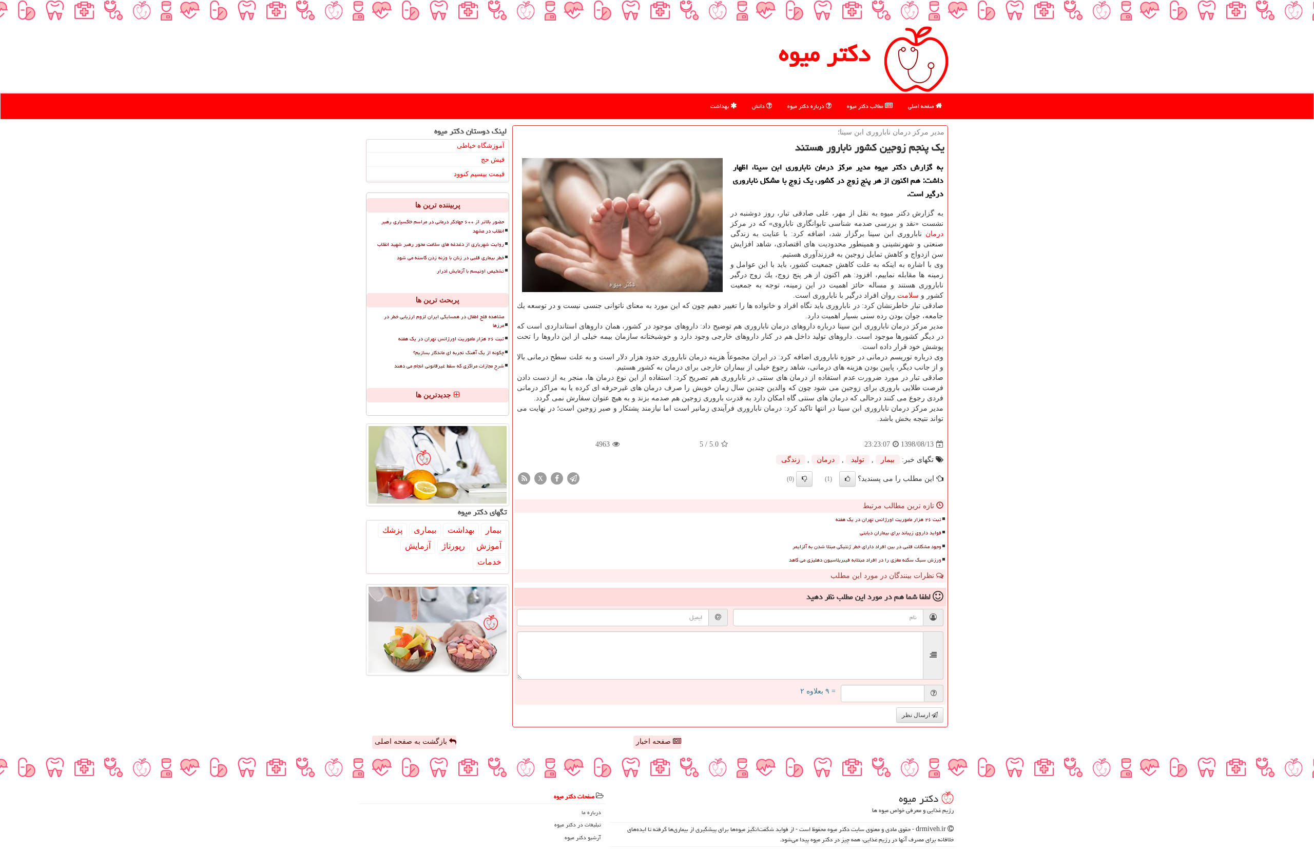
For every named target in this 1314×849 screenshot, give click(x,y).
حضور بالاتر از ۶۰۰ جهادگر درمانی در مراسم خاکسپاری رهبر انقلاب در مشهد (442, 226)
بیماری (425, 530)
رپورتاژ (453, 546)
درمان (934, 234)
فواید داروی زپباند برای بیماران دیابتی (900, 533)
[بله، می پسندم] (847, 479)
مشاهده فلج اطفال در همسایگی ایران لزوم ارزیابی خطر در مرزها (444, 321)
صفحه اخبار (654, 741)
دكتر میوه (825, 53)
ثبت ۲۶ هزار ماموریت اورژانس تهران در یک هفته (888, 519)
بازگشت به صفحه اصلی (412, 741)
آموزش (488, 546)
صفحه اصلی (922, 106)
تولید (857, 460)
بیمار (888, 460)
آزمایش (418, 546)
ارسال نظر (917, 715)
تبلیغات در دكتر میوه (577, 824)
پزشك (392, 530)
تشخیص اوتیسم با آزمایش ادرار (470, 271)
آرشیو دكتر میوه (583, 837)
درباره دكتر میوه (806, 106)
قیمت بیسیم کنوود (479, 174)
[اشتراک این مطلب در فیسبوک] (557, 478)
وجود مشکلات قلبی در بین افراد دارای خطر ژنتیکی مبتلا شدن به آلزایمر (867, 547)
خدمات (489, 561)
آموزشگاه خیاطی (481, 145)
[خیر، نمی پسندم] (804, 479)
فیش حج (493, 159)
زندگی (790, 460)
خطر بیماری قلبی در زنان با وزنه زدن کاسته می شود (450, 258)
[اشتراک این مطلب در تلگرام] (573, 478)
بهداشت (720, 106)
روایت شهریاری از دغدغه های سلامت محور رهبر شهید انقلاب (440, 244)
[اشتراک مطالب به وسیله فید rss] (524, 478)
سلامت (908, 295)
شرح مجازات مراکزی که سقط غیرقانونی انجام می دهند (449, 366)
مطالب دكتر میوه (866, 106)
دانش (759, 106)
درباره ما (591, 812)
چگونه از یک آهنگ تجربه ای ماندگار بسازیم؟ (458, 353)
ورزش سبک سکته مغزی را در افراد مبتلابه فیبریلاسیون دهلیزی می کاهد (865, 560)
